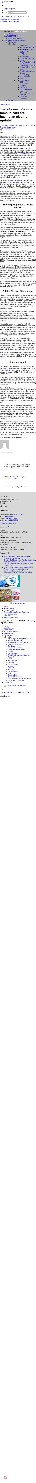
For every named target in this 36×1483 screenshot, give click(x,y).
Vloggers (23, 86)
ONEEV (23, 78)
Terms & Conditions (27, 93)
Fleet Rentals (13, 40)
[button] (9, 31)
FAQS (22, 53)
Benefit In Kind (25, 57)
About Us (23, 46)
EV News (23, 55)
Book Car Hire (13, 35)
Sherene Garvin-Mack (8, 127)
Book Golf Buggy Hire (15, 38)
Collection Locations (27, 58)
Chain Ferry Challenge (24, 97)
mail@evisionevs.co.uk (8, 523)
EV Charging (24, 75)
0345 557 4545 (20, 31)
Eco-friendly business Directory (19, 655)
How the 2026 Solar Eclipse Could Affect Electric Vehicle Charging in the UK (18, 568)
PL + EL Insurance (10, 614)
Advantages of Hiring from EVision (27, 50)
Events (22, 60)
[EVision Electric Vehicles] (9, 20)
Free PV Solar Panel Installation (27, 63)
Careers (23, 95)
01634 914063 (9, 516)
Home (10, 33)
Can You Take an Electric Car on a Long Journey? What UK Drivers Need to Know (18, 572)
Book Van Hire (13, 37)
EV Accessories (25, 84)
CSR (22, 82)
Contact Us (12, 100)
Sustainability (25, 80)
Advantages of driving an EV (18, 642)
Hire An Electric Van (27, 47)
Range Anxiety (25, 76)
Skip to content (5, 2)
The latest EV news (5, 104)
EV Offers (23, 87)
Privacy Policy (9, 608)
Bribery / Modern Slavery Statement (16, 612)
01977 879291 (13, 520)
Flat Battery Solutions (27, 66)
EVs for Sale (12, 42)
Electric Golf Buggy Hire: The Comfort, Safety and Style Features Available (20, 561)
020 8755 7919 (11, 518)
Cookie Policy (9, 610)
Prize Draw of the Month (16, 650)
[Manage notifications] (5, 1477)
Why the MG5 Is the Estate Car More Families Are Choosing (17, 557)
